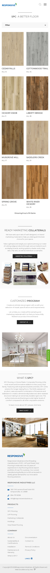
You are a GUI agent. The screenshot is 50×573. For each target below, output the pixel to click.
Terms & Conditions (32, 547)
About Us (11, 537)
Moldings (11, 521)
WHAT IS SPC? (24, 410)
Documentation (31, 537)
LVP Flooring (12, 514)
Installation (12, 547)
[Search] (40, 4)
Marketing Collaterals (16, 518)
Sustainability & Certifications (13, 542)
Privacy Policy (30, 550)
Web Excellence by (24, 569)
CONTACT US (24, 322)
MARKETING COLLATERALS (24, 256)
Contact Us (29, 541)
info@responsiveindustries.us (21, 498)
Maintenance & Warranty (13, 551)
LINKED (28, 558)
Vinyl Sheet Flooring (15, 525)
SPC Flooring (12, 511)
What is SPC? (12, 556)
